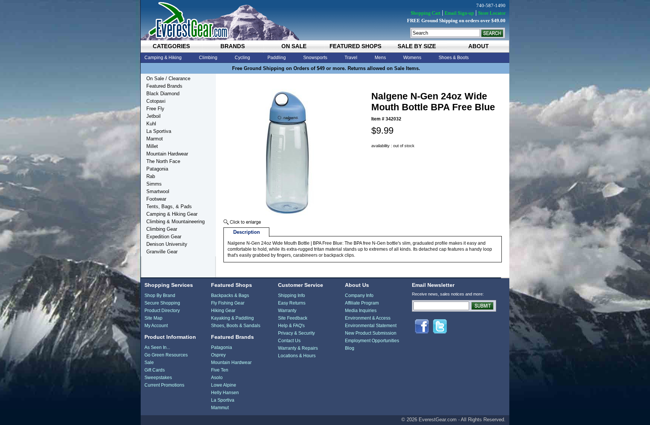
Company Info (359, 295)
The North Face (163, 161)
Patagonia (157, 169)
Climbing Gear (161, 229)
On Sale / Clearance (168, 78)
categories (171, 46)
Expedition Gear (163, 236)
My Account (156, 325)
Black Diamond (162, 93)
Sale (149, 362)
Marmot (154, 139)
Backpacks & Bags (230, 295)
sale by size (417, 46)
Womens (412, 57)
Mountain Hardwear (167, 154)
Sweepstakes (158, 377)
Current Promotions (164, 385)
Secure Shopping (162, 303)
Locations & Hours (297, 355)
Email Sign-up (459, 13)
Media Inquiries (361, 310)
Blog (349, 348)
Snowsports (315, 57)
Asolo (217, 377)
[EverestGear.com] (325, 20)
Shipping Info (291, 295)
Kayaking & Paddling (232, 318)
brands (232, 46)
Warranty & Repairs (298, 348)
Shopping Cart (425, 13)
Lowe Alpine (223, 385)
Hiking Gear (223, 310)
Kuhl (151, 123)
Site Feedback (292, 318)
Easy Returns (291, 303)
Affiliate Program (362, 303)
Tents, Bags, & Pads (169, 206)
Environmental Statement (370, 325)
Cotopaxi (156, 101)
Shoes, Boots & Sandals (235, 325)
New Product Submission (370, 333)
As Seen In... (157, 347)
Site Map (153, 318)
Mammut (220, 407)
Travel (351, 57)
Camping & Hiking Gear (171, 214)
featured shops (355, 46)
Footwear (156, 199)
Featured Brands (164, 86)
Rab (150, 176)
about (478, 46)
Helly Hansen (225, 392)
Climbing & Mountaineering (175, 221)
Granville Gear (162, 251)
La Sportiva (158, 131)
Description (246, 232)
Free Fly (155, 108)
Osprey (218, 355)
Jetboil (153, 116)
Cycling (242, 57)
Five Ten (219, 370)
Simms (154, 184)
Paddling (276, 57)
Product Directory (162, 310)
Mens (380, 57)
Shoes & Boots (454, 57)
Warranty (287, 310)
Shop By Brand (159, 295)
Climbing (208, 57)
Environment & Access (367, 318)
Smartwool (157, 191)
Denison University (166, 244)
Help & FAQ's (291, 325)
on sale (294, 46)
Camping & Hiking (163, 57)
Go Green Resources (166, 355)
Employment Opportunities (372, 340)
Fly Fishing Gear (228, 303)
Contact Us (289, 340)
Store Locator (492, 13)
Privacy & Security (296, 333)
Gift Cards (154, 370)
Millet (152, 146)
